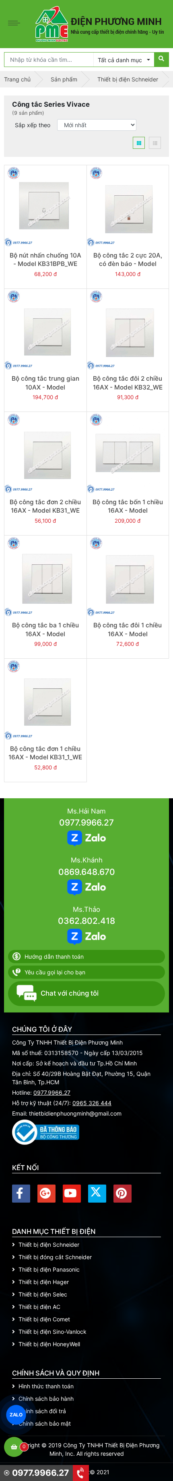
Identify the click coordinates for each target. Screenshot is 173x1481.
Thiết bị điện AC (39, 1306)
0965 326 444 (91, 1103)
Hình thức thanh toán (46, 1386)
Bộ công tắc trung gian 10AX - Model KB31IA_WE (45, 387)
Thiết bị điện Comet (44, 1319)
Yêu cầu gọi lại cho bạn (55, 972)
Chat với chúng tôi (70, 993)
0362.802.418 (86, 921)
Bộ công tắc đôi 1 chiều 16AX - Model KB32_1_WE (127, 633)
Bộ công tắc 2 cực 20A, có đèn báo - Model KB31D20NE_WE (127, 264)
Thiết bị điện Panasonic (49, 1269)
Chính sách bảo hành (46, 1398)
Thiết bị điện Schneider (49, 1244)
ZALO (16, 1415)
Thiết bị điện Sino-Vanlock (52, 1331)
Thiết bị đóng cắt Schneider (55, 1257)
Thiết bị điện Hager (44, 1281)
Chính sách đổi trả (42, 1411)
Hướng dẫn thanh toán (54, 956)
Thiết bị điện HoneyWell (49, 1344)
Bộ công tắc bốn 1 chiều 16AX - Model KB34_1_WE (128, 510)
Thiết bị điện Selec (43, 1294)
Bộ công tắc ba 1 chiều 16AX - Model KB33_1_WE (45, 633)
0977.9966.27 (86, 823)
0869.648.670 (86, 872)
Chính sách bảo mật (45, 1423)
